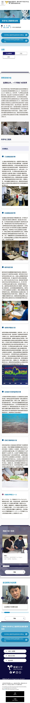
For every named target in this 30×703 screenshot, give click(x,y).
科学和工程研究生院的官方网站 (14, 35)
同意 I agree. (15, 693)
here (5, 689)
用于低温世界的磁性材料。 (12, 607)
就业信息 (10, 660)
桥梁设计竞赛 (7, 555)
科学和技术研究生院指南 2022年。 (13, 41)
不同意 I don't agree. (15, 699)
